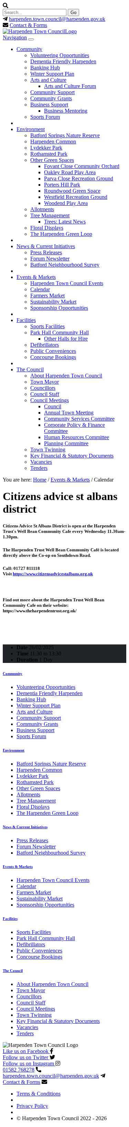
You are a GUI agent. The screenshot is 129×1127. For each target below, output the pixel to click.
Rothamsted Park (48, 154)
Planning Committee (66, 443)
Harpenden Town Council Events (66, 283)
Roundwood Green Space (72, 191)
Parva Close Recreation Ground (78, 178)
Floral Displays (46, 228)
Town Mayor (44, 382)
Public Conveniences (53, 351)
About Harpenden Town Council (66, 376)
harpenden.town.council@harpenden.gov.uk (57, 19)
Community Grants (51, 98)
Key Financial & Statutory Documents (72, 456)
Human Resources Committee (76, 437)
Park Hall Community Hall (59, 332)
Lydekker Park (46, 148)
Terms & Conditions (39, 1094)
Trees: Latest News (65, 222)
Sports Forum (45, 117)
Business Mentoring (65, 111)
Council (52, 406)
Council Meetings (49, 400)
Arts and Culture (48, 80)
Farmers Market (47, 295)
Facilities (26, 320)
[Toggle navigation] (31, 39)
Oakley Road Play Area (70, 172)
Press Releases (46, 252)
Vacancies (41, 462)
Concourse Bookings (53, 357)
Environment (31, 129)
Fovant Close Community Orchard (81, 166)
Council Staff (44, 394)
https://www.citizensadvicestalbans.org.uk (53, 573)
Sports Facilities (47, 326)
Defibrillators (44, 345)
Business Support (49, 104)
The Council (30, 369)
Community (29, 49)
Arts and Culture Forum (70, 86)
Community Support (52, 92)
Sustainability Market (53, 302)
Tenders (38, 468)
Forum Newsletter (49, 258)
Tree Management (49, 215)
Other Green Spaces (52, 160)
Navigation (15, 37)
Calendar (40, 289)
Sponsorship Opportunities (59, 308)
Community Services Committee (79, 419)
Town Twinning (47, 449)
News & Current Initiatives (46, 246)
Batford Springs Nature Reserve (65, 135)
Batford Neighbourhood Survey (64, 265)
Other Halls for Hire (66, 339)
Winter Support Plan (52, 74)
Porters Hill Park (62, 185)
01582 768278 (18, 1070)
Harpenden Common (53, 141)
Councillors (42, 388)
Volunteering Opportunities (59, 55)
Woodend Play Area (66, 203)
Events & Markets (36, 277)
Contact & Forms (28, 25)
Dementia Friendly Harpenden (63, 61)
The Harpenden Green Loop (61, 234)
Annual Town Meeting (69, 412)
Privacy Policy (32, 1106)
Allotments (42, 209)
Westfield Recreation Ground (75, 197)
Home (39, 480)
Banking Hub (45, 68)
